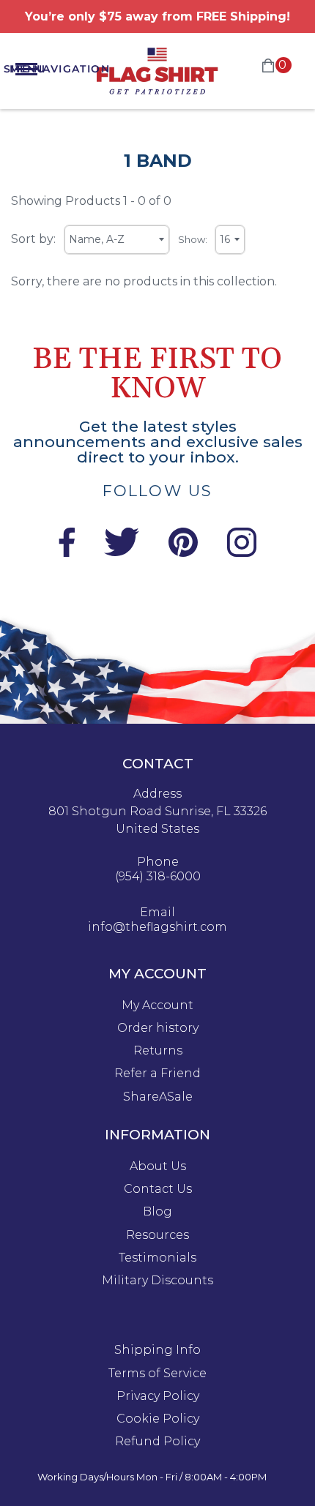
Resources (157, 1235)
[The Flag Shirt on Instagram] (241, 553)
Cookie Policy (157, 1419)
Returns (157, 1051)
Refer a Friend (157, 1073)
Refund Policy (157, 1441)
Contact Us (158, 1189)
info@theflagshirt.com (157, 927)
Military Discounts (157, 1280)
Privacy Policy (157, 1396)
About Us (158, 1166)
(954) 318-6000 (158, 877)
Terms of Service (157, 1373)
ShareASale (158, 1097)
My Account (157, 1005)
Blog (157, 1212)
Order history (158, 1028)
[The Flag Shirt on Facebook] (66, 553)
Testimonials (157, 1258)
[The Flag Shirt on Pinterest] (183, 553)
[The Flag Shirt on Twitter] (121, 553)
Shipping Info (157, 1350)
